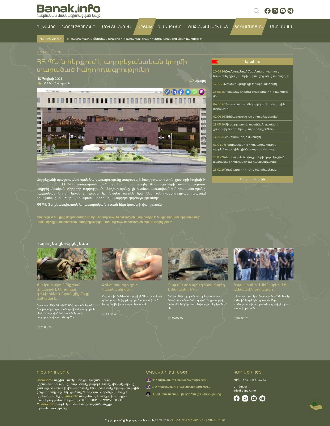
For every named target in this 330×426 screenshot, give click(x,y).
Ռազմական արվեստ (208, 27)
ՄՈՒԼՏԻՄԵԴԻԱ (116, 27)
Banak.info (47, 404)
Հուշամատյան (249, 27)
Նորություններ (78, 27)
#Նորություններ (63, 83)
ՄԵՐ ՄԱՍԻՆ (282, 27)
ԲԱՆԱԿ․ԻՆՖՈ (216, 420)
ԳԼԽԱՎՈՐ (46, 27)
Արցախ (145, 27)
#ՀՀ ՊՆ (48, 83)
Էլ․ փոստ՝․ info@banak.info (245, 388)
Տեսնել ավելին (252, 179)
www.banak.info (119, 217)
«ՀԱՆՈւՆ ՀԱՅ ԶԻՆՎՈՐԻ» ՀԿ (187, 420)
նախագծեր (170, 27)
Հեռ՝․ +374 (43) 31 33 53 (250, 380)
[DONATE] (315, 406)
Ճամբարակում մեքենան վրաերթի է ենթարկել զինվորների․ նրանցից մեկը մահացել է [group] (136, 39)
